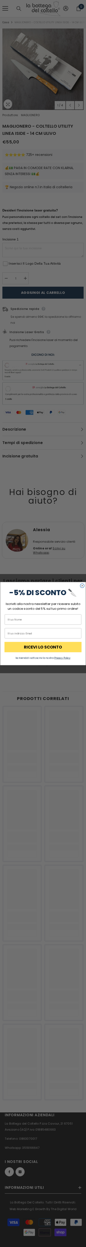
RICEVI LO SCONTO (43, 647)
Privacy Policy (62, 658)
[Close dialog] (82, 585)
